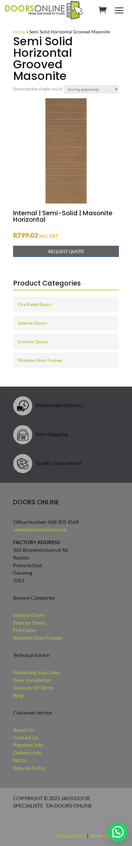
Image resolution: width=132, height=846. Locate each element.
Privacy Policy (70, 836)
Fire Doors (25, 630)
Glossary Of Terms (33, 687)
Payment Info (28, 745)
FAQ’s (20, 760)
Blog (18, 695)
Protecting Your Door (37, 672)
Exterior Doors (33, 341)
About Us (23, 730)
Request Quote (66, 251)
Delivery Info (27, 752)
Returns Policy (29, 768)
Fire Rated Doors (35, 304)
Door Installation (32, 680)
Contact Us (25, 737)
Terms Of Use (104, 836)
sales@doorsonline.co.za (40, 529)
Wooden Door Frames (40, 360)
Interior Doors (32, 323)
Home (19, 31)
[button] (118, 832)
